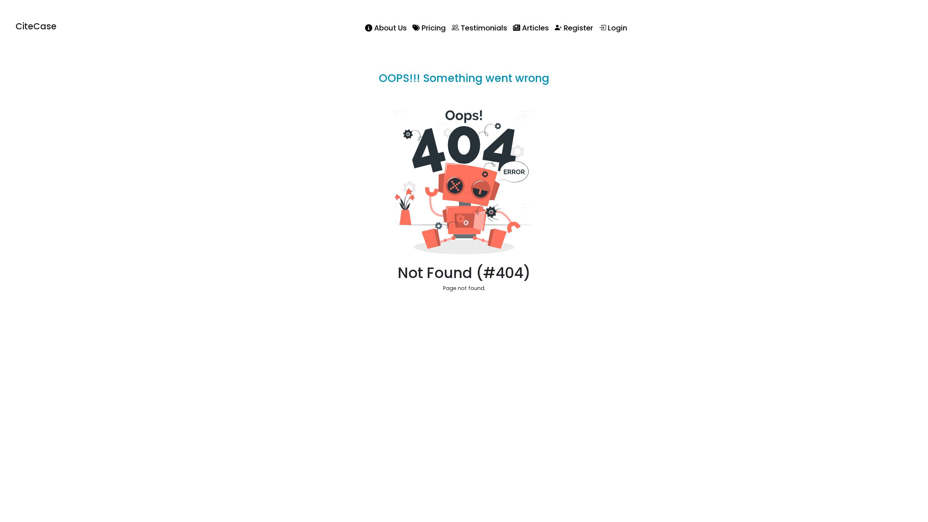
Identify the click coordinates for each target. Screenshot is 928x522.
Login (616, 28)
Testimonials (483, 28)
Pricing (433, 28)
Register (577, 28)
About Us (389, 28)
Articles (534, 28)
